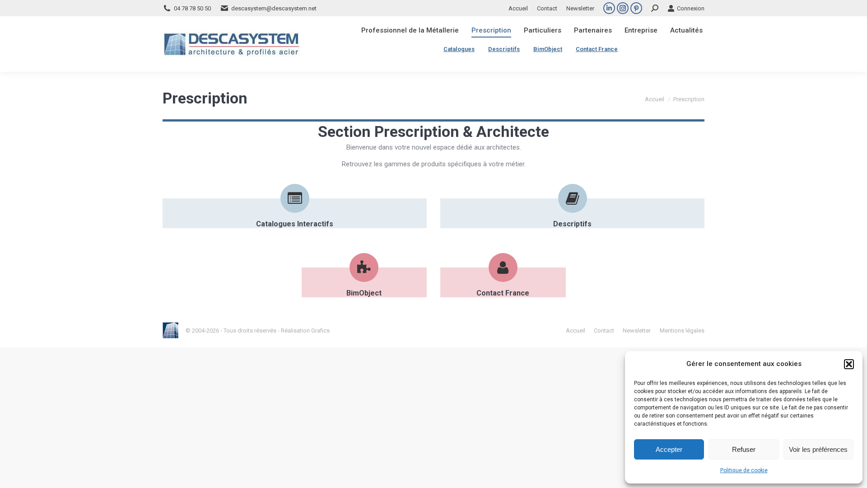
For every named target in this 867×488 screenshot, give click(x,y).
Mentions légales (682, 330)
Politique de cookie (744, 470)
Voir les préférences (818, 449)
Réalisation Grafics (305, 330)
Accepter (669, 449)
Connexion (690, 8)
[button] (848, 364)
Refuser (743, 449)
